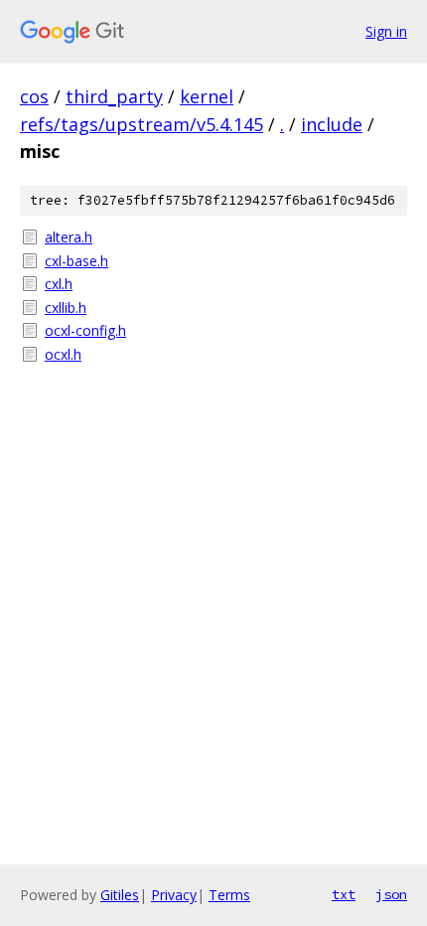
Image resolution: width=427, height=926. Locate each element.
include (331, 124)
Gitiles (119, 894)
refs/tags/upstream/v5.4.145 (141, 124)
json (391, 894)
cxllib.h (65, 307)
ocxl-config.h (85, 330)
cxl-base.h (76, 260)
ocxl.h (63, 354)
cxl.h (58, 283)
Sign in (386, 31)
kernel (206, 96)
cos (34, 96)
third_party (114, 96)
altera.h (68, 237)
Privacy (174, 894)
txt (344, 894)
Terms (229, 894)
